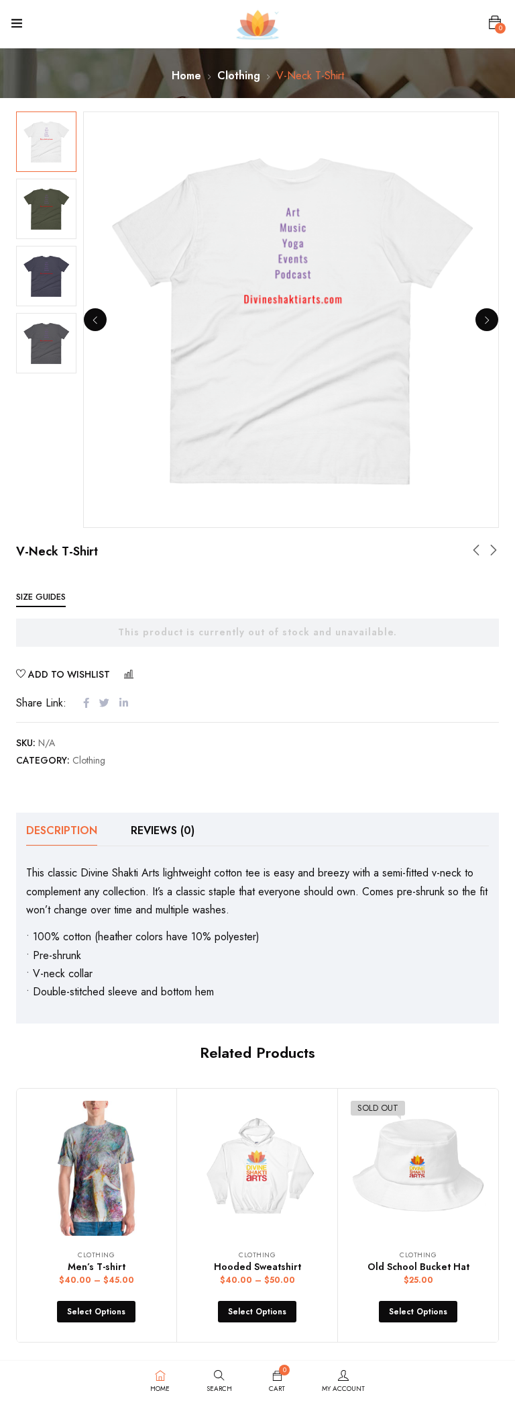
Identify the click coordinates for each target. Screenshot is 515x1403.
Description (61, 830)
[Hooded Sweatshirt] (257, 1168)
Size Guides (41, 596)
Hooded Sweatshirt (257, 1266)
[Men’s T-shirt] (96, 1168)
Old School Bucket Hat (418, 1266)
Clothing (238, 75)
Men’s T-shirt (96, 1266)
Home (186, 75)
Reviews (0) (162, 830)
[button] (495, 22)
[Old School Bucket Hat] (418, 1168)
